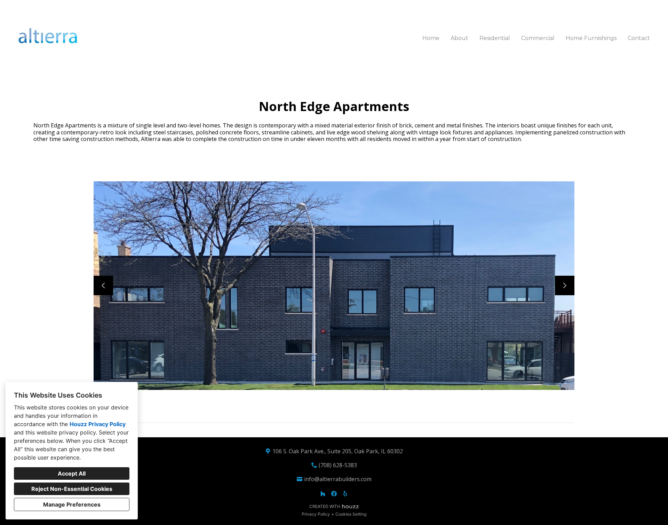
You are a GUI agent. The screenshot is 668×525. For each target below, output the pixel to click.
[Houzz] (322, 493)
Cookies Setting (350, 514)
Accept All (72, 473)
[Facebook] (334, 493)
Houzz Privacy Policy (98, 424)
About (459, 38)
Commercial (538, 38)
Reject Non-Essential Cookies (71, 488)
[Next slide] (564, 285)
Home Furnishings (591, 38)
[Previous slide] (103, 285)
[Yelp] (345, 493)
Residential (494, 38)
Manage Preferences (72, 504)
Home (430, 38)
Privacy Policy (316, 514)
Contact (639, 38)
